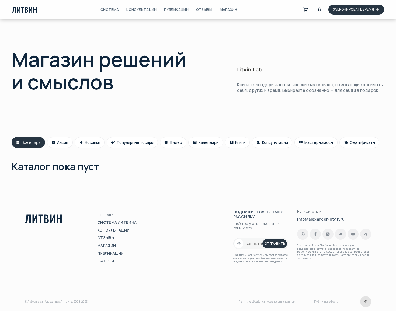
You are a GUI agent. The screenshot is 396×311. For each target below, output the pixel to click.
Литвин (24, 9)
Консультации (141, 9)
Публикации (176, 9)
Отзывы (204, 9)
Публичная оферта (326, 301)
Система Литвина (117, 222)
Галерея (105, 260)
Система (109, 9)
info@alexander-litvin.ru (321, 219)
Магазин (228, 9)
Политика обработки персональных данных (266, 301)
